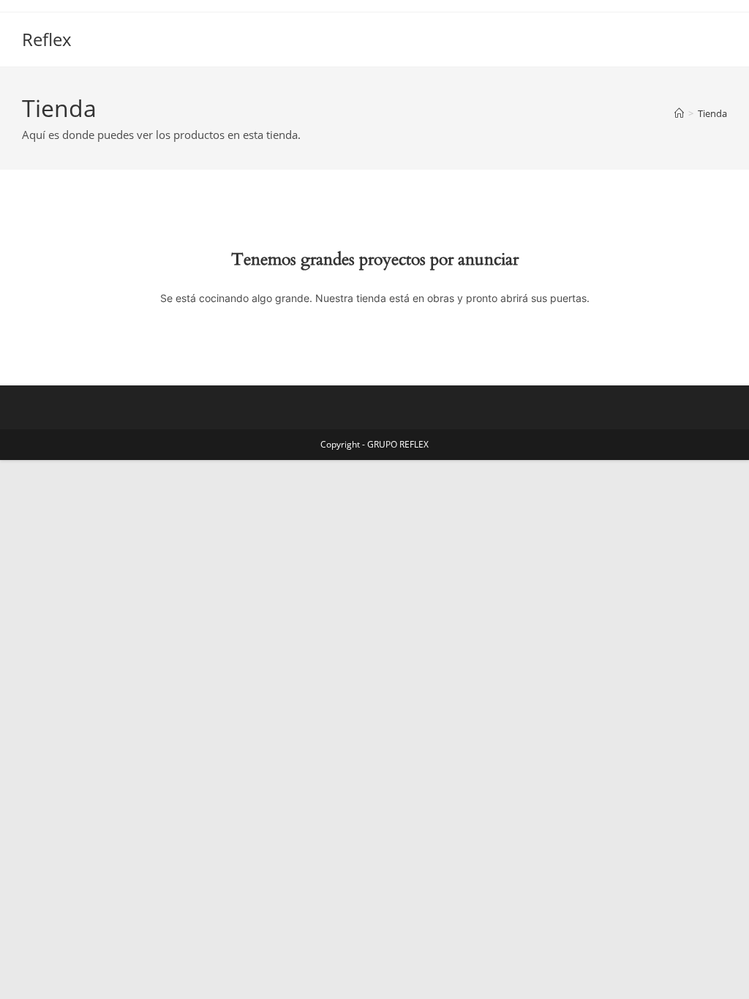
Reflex (47, 39)
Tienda (712, 113)
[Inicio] (679, 113)
